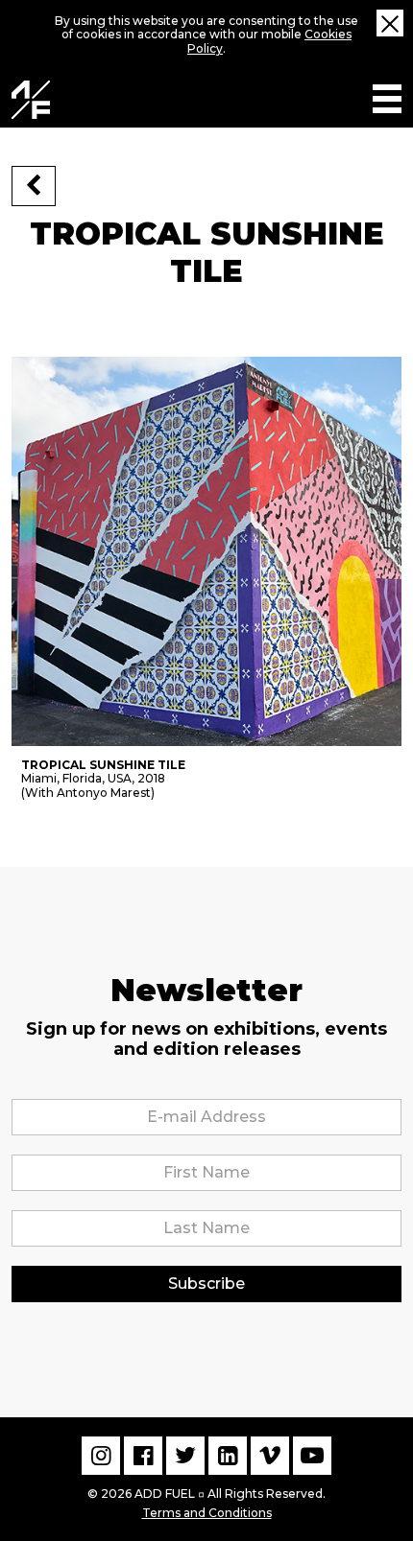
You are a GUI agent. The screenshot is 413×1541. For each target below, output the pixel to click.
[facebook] (143, 1455)
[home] (31, 100)
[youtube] (312, 1455)
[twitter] (185, 1455)
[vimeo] (270, 1455)
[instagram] (101, 1455)
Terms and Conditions (207, 1513)
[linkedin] (227, 1455)
